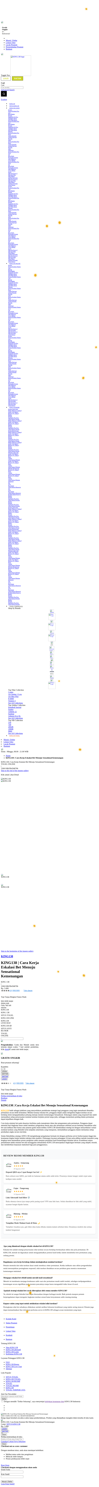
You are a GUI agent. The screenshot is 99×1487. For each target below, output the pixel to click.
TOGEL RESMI (12, 1386)
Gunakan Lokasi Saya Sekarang (13, 1441)
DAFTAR (5, 1074)
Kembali (9, 1335)
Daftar (17, 78)
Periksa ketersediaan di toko (11, 1096)
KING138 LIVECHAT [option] (6, 1022)
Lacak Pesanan (11, 45)
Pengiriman (10, 1327)
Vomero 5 (12, 701)
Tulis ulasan (28, 990)
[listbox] (20, 1023)
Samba (10, 709)
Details (3, 1100)
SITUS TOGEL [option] (7, 1015)
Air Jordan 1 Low (15, 694)
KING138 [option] (5, 1010)
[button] (6, 879)
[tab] (49, 99)
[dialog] (49, 1438)
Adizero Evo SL (14, 716)
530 (9, 723)
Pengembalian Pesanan (14, 47)
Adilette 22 (12, 712)
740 (9, 725)
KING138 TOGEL (13, 1379)
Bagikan (4, 1098)
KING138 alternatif (13, 1350)
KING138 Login (12, 1352)
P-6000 (11, 699)
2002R (10, 727)
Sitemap (9, 1369)
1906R (10, 729)
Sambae (11, 714)
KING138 (5, 1110)
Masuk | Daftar (11, 40)
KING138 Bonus (12, 1364)
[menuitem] (12, 103)
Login (6, 78)
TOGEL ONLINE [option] (4, 1034)
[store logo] (21, 75)
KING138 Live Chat (14, 1367)
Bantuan (9, 49)
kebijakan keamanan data (54, 1401)
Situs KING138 (12, 1347)
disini (7, 1049)
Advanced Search (7, 90)
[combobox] (12, 87)
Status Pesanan (11, 1323)
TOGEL (9, 1383)
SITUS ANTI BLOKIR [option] (6, 1029)
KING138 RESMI (13, 1381)
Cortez (10, 692)
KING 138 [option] (5, 1012)
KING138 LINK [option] (7, 1018)
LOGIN (4, 1071)
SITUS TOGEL (12, 1377)
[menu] (49, 420)
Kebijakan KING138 (14, 1354)
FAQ (8, 1362)
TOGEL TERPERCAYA (15, 1390)
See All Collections (15, 703)
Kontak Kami (11, 1319)
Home (8, 756)
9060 (10, 731)
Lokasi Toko (10, 43)
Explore (4, 99)
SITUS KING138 (13, 1424)
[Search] (4, 94)
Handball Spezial (14, 707)
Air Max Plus (13, 696)
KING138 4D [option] (6, 1026)
